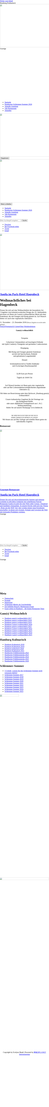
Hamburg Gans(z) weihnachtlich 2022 (18, 629)
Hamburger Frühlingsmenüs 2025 (17, 659)
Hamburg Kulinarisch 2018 (14, 645)
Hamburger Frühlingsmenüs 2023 (17, 655)
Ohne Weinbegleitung (27, 326)
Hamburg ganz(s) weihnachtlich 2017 (18, 618)
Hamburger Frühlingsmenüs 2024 (17, 657)
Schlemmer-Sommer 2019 (14, 679)
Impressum (8, 602)
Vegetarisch (9, 326)
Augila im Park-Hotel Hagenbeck (19, 294)
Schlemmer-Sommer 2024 (14, 689)
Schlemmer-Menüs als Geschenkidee (18, 605)
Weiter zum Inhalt (6, 1)
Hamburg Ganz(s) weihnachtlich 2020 (18, 624)
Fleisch (2, 326)
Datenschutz (9, 598)
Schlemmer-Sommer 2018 (14, 677)
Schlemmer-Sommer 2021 (14, 683)
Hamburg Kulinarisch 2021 (14, 651)
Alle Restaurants (10, 108)
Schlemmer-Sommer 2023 (14, 687)
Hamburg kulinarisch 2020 (14, 649)
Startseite (8, 102)
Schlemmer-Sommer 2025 (14, 691)
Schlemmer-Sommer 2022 (14, 685)
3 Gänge (16, 326)
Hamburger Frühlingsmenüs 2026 (17, 661)
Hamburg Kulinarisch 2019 (14, 647)
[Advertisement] (24, 74)
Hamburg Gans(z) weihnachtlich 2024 (18, 633)
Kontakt (7, 600)
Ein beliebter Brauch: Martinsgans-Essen (19, 607)
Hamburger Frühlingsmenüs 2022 (17, 653)
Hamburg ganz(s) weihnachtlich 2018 (18, 620)
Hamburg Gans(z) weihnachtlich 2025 (18, 635)
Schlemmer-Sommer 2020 (14, 681)
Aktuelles (8, 110)
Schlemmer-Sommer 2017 (14, 675)
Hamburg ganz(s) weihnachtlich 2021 (18, 627)
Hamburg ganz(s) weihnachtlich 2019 (18, 622)
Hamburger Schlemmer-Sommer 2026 (18, 104)
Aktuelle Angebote (11, 106)
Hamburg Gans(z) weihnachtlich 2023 (18, 631)
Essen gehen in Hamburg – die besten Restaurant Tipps (24, 609)
